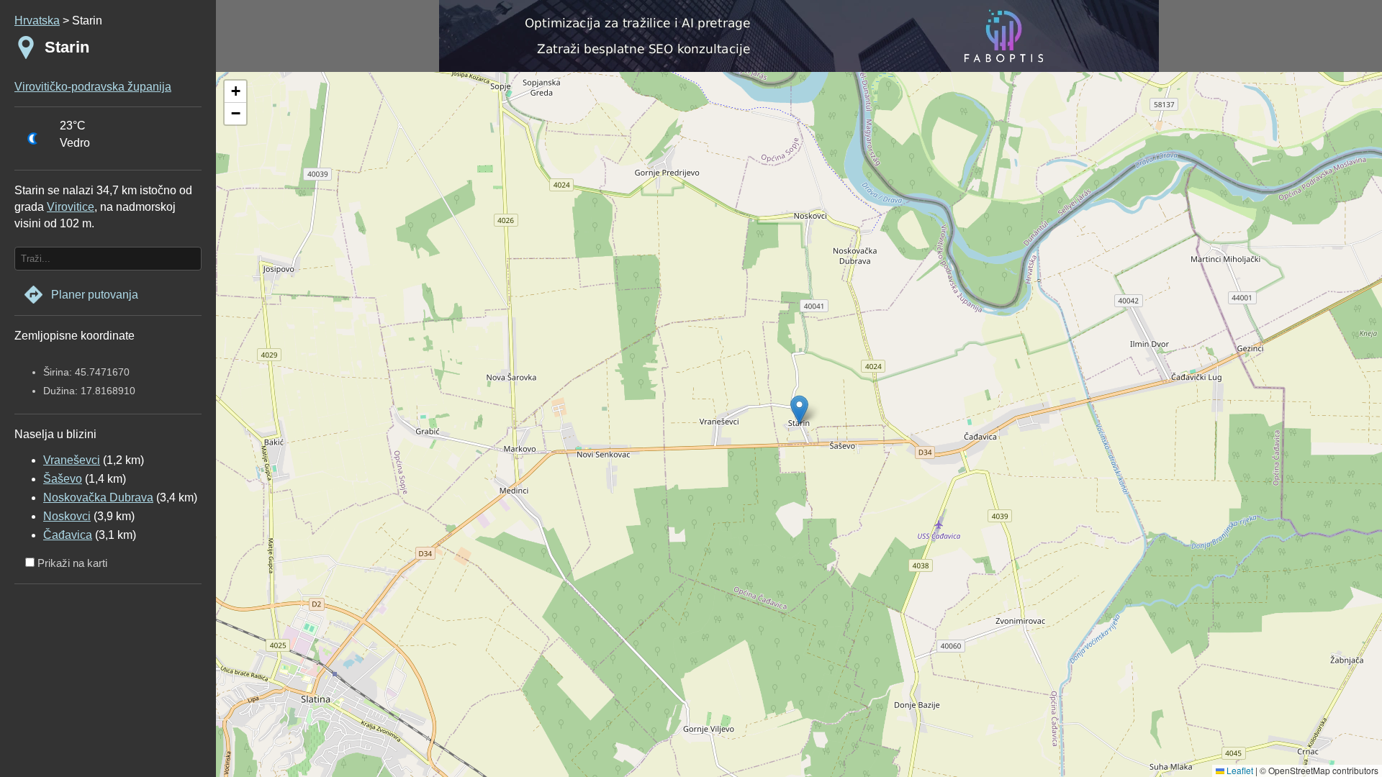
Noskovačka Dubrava (98, 497)
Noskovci (67, 516)
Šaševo (62, 479)
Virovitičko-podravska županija (92, 87)
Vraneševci (71, 460)
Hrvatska (37, 20)
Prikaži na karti (71, 563)
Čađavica (67, 535)
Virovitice (70, 207)
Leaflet (1238, 770)
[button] (235, 92)
